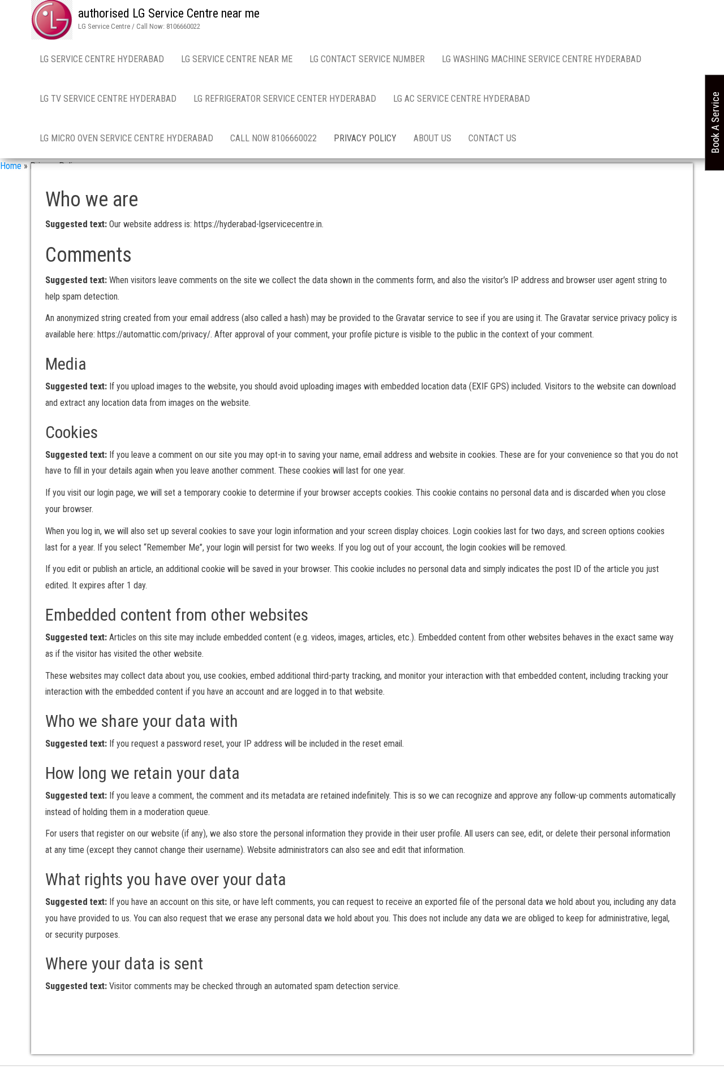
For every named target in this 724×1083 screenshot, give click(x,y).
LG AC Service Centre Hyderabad (461, 98)
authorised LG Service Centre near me (169, 13)
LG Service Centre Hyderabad (102, 59)
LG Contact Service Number (367, 59)
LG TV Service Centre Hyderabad (108, 98)
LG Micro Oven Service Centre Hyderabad (126, 138)
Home (10, 166)
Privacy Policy (365, 138)
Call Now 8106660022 (273, 138)
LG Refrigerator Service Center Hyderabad (284, 98)
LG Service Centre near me (236, 59)
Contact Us (492, 138)
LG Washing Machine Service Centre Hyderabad (541, 59)
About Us (432, 138)
